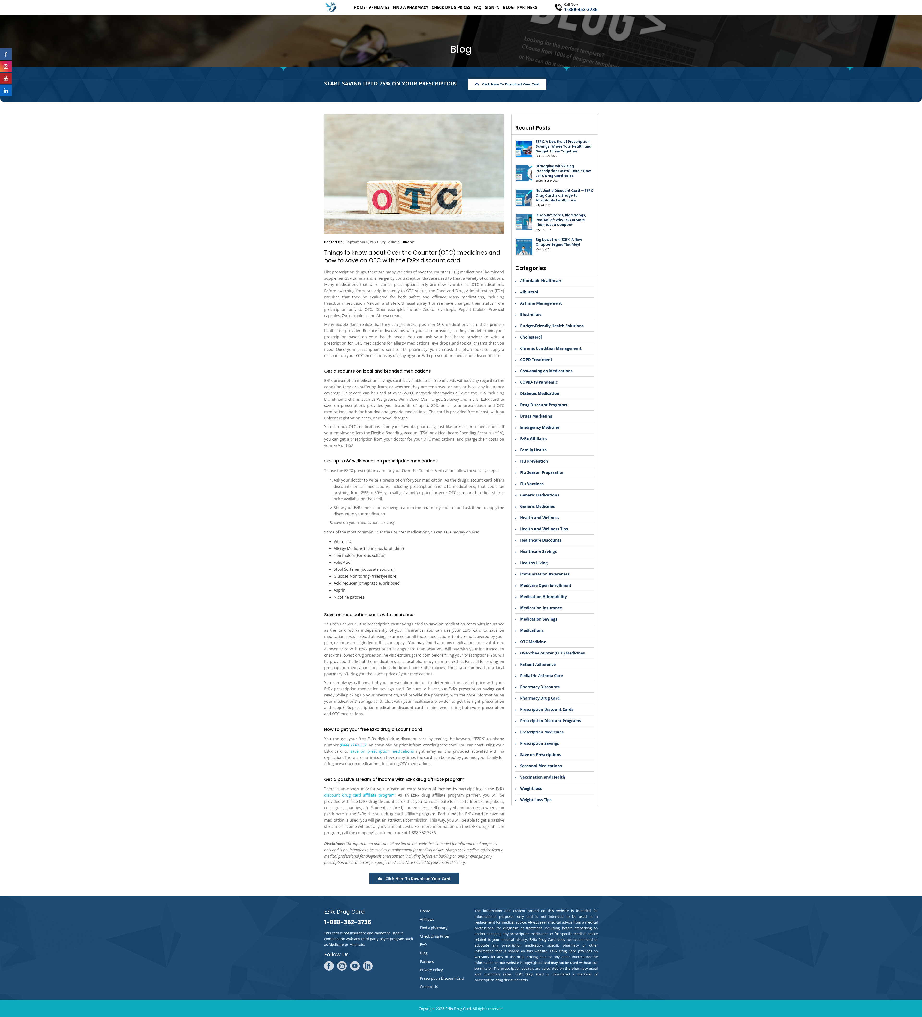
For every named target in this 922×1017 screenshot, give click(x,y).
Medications (532, 630)
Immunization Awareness (545, 574)
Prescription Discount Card (442, 978)
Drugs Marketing (536, 416)
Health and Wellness (539, 517)
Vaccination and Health (542, 777)
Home (359, 7)
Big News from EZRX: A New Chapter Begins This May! (559, 242)
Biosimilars (531, 314)
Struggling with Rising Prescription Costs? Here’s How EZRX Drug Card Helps (563, 171)
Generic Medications (539, 495)
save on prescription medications (382, 751)
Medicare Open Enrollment (545, 585)
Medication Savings (538, 619)
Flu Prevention (534, 461)
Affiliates (379, 7)
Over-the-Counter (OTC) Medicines (552, 653)
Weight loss (531, 788)
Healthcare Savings (538, 551)
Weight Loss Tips (536, 799)
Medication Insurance (541, 608)
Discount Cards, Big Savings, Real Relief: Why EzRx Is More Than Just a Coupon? (561, 220)
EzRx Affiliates (533, 438)
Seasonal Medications (541, 766)
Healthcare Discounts (540, 540)
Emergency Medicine (539, 427)
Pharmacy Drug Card (540, 698)
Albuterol (529, 292)
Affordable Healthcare (541, 280)
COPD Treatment (536, 359)
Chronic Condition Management (551, 348)
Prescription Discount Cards (546, 709)
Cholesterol (531, 337)
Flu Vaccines (532, 483)
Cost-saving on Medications (546, 371)
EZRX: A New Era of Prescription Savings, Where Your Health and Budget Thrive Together (563, 146)
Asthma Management (541, 303)
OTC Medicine (533, 641)
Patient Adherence (538, 664)
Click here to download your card (510, 84)
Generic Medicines (537, 506)
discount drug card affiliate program (359, 795)
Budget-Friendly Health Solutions (552, 325)
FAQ (478, 7)
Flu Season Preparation (542, 472)
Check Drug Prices (451, 7)
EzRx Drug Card (458, 1008)
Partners (527, 7)
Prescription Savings (539, 743)
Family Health (533, 450)
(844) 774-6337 (353, 745)
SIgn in (492, 7)
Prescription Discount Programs (550, 720)
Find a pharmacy (410, 7)
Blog (508, 7)
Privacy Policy (431, 969)
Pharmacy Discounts (540, 687)
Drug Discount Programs (543, 404)
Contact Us (429, 986)
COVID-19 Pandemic (539, 382)
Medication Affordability (543, 596)
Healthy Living (534, 562)
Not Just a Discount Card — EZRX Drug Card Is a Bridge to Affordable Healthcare (564, 195)
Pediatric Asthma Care (541, 675)
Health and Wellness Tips (544, 529)
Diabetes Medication (539, 393)
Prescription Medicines (542, 732)
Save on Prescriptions (540, 754)
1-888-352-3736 (581, 9)
